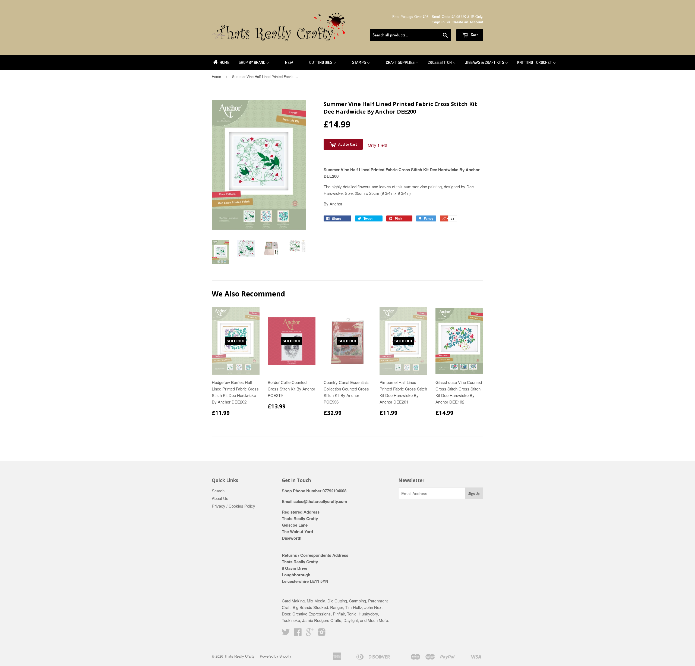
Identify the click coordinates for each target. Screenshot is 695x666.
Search (218, 490)
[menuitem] (221, 62)
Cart (474, 34)
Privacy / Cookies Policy (233, 506)
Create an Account (468, 22)
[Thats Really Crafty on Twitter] (286, 633)
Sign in (438, 22)
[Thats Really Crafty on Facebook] (298, 633)
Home (216, 76)
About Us (220, 498)
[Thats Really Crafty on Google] (310, 633)
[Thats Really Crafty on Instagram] (322, 633)
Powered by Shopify (275, 656)
